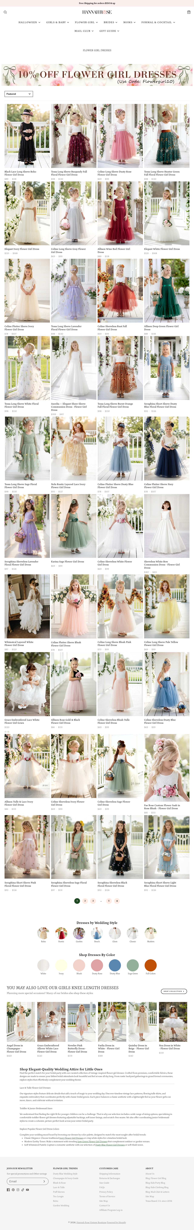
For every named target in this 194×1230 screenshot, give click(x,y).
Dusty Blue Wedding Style (65, 1174)
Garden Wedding (61, 1205)
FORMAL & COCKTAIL (156, 22)
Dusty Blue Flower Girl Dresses (110, 1145)
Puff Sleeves (59, 1192)
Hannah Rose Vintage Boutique (91, 1222)
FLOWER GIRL (85, 22)
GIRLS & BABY (56, 22)
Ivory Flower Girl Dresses (71, 1138)
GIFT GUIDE (107, 31)
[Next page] (117, 901)
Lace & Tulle (59, 1187)
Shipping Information (109, 1174)
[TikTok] (22, 1189)
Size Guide (104, 1183)
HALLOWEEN (27, 22)
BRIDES (109, 22)
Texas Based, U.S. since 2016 (159, 1201)
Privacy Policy (106, 1192)
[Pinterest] (13, 1189)
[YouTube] (27, 1189)
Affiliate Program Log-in (111, 1210)
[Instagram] (17, 1189)
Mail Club (82, 31)
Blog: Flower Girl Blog (156, 1178)
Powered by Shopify (116, 1222)
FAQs (102, 1187)
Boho (55, 1201)
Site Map (103, 1201)
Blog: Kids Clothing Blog (157, 1187)
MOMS (127, 22)
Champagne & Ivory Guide (65, 1178)
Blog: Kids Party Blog (155, 1183)
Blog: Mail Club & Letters (157, 1192)
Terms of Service (107, 1196)
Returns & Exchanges (109, 1178)
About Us (150, 1174)
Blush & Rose (59, 1183)
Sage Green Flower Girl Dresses (92, 1141)
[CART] (189, 12)
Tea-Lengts (58, 1196)
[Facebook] (8, 1189)
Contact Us (104, 1205)
